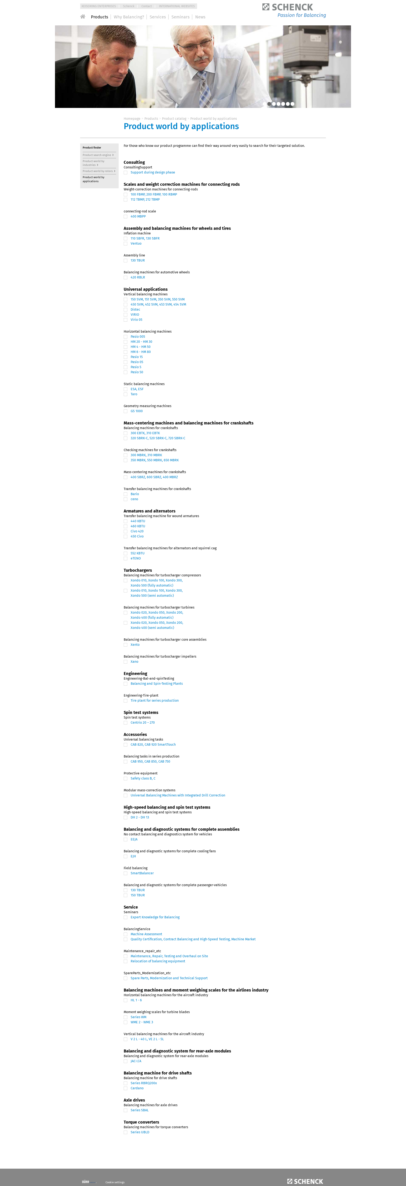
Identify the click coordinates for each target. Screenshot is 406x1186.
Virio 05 (136, 320)
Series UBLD (140, 1132)
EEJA (134, 839)
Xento (135, 645)
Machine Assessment (146, 934)
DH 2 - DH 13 (140, 817)
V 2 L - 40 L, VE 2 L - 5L (147, 1039)
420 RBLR (138, 277)
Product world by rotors (98, 171)
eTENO (136, 558)
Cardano (137, 1088)
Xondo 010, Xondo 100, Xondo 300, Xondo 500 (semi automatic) (157, 593)
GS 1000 (137, 411)
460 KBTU (138, 526)
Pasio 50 (137, 372)
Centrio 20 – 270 (143, 722)
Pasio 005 (138, 337)
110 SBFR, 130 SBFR (145, 238)
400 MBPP (138, 216)
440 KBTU (138, 521)
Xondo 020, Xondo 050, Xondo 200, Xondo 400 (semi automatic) (157, 625)
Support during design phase (153, 172)
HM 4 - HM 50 (141, 347)
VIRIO (135, 315)
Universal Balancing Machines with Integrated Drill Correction (178, 795)
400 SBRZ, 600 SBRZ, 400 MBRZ (154, 477)
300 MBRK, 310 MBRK (146, 455)
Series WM (138, 1017)
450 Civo (137, 536)
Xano (134, 662)
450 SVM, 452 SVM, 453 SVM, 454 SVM (158, 304)
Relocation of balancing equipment (158, 961)
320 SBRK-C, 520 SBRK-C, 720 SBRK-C (158, 438)
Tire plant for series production (155, 700)
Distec (135, 309)
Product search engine (97, 155)
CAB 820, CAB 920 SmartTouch (153, 744)
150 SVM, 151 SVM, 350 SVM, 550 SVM (158, 299)
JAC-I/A (136, 1061)
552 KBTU (138, 553)
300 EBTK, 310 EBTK (145, 433)
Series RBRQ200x (144, 1083)
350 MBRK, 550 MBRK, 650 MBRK (155, 460)
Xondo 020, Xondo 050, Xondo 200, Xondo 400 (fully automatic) (157, 615)
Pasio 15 (137, 357)
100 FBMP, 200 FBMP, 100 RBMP (154, 194)
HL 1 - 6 (136, 1000)
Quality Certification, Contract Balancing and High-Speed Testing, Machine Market (193, 939)
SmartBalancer (142, 873)
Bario (135, 494)
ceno (134, 499)
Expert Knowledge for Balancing (155, 917)
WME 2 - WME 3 (142, 1022)
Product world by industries (94, 163)
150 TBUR (138, 895)
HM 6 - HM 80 (141, 352)
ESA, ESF (137, 389)
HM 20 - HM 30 (141, 342)
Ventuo (136, 243)
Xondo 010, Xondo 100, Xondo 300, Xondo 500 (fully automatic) (157, 582)
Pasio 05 (137, 362)
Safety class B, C (143, 778)
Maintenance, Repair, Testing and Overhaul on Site (169, 956)
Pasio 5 (136, 367)
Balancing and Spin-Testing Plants (157, 684)
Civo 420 (137, 531)
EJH (133, 856)
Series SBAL (140, 1110)
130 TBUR (138, 260)
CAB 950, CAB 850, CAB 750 (150, 761)
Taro (134, 394)
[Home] (82, 16)
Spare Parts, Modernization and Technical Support (169, 978)
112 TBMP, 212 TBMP (145, 199)
